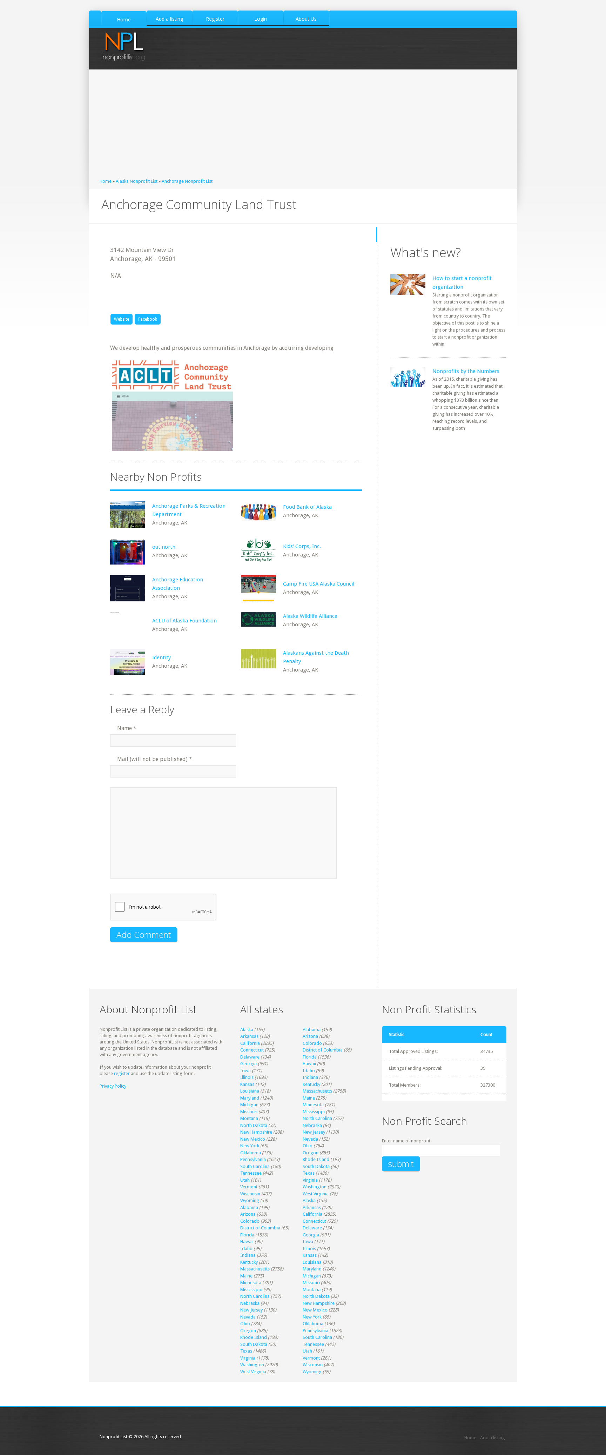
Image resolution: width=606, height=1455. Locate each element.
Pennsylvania (253, 1159)
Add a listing (492, 1437)
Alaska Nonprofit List (136, 181)
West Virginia (316, 1193)
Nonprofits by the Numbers (465, 371)
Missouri (248, 1111)
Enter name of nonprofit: (406, 1140)
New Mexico (252, 1139)
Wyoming (249, 1200)
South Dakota (316, 1166)
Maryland (249, 1098)
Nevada (310, 1139)
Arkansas (249, 1036)
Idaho (309, 1070)
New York (249, 1145)
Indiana (310, 1077)
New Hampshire (256, 1132)
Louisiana (249, 1091)
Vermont (248, 1186)
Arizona (310, 1036)
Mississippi (314, 1111)
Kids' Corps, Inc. (302, 546)
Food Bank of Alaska (307, 507)
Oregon (310, 1152)
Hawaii (309, 1063)
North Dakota (253, 1125)
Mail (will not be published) (154, 759)
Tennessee (251, 1173)
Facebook (147, 319)
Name (126, 728)
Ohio (307, 1145)
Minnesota (313, 1104)
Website (121, 319)
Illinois (247, 1077)
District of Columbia (323, 1050)
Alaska (246, 1029)
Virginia (310, 1180)
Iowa (245, 1070)
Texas (309, 1173)
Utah (245, 1180)
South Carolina (255, 1166)
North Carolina (317, 1118)
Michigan (249, 1104)
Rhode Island (316, 1159)
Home (106, 181)
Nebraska (312, 1125)
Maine (309, 1098)
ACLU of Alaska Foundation (184, 621)
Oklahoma (250, 1152)
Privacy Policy (113, 1086)
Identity (161, 657)
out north (163, 547)
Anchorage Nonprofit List (187, 181)
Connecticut (252, 1050)
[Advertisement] (303, 125)
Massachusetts (317, 1091)
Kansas (247, 1084)
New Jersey (314, 1132)
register (122, 1073)
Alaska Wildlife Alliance (310, 616)
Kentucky (311, 1084)
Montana (249, 1118)
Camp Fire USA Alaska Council (318, 584)
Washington (314, 1186)
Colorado (312, 1043)
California (250, 1043)
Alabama (312, 1029)
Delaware (250, 1057)
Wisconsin (250, 1193)
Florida (310, 1057)
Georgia (248, 1063)
